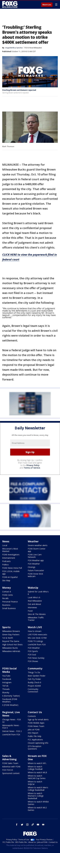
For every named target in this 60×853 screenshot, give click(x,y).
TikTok (5, 685)
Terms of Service (32, 467)
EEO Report (33, 733)
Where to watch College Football (35, 767)
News (5, 541)
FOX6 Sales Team (10, 763)
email (43, 824)
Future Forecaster (36, 570)
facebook (17, 824)
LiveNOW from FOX (37, 644)
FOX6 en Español (10, 577)
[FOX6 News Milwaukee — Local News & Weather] (10, 4)
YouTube (6, 675)
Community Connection (33, 690)
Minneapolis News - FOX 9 (11, 726)
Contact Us (35, 712)
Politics (5, 564)
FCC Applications (35, 739)
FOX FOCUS (7, 770)
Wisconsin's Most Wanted (10, 550)
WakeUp (33, 587)
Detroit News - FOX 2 (12, 731)
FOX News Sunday (36, 658)
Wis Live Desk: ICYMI (37, 638)
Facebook (6, 679)
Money (6, 587)
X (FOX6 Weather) (10, 705)
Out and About (34, 604)
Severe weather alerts (37, 545)
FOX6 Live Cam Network (35, 555)
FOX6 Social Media (9, 670)
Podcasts (6, 561)
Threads (6, 689)
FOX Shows (33, 661)
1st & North (7, 638)
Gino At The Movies (37, 614)
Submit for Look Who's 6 (38, 592)
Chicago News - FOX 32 (11, 720)
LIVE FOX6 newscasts (37, 634)
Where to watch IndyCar (35, 782)
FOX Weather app (36, 560)
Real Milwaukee (35, 600)
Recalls (5, 598)
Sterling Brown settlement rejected (19, 90)
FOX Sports (33, 651)
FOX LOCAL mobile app (11, 572)
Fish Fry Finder (34, 679)
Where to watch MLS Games (37, 808)
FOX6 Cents (7, 595)
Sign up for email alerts (38, 719)
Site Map (6, 580)
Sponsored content (11, 773)
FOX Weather (34, 563)
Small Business (9, 608)
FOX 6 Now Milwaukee (33, 48)
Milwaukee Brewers (11, 631)
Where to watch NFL (37, 763)
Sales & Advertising (9, 757)
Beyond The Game (10, 641)
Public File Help (34, 736)
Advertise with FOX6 (11, 766)
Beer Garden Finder (36, 675)
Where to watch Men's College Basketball (38, 788)
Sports (6, 627)
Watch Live (46, 5)
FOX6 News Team (36, 726)
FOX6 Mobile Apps (36, 722)
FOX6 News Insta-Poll (12, 568)
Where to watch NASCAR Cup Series (36, 777)
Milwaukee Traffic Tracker (36, 618)
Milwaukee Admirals (11, 651)
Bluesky (5, 692)
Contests (32, 716)
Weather (33, 541)
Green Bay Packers (10, 634)
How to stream (34, 631)
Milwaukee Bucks (10, 648)
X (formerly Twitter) (11, 695)
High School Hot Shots (12, 644)
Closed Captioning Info (38, 743)
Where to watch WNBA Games (38, 802)
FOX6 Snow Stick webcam (35, 575)
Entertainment (8, 558)
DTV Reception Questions (34, 747)
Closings (31, 567)
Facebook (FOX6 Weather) (9, 700)
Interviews (32, 607)
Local (4, 545)
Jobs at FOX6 (33, 729)
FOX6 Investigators (10, 554)
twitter (22, 824)
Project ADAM (34, 685)
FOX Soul (32, 654)
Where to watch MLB (37, 772)
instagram (27, 824)
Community (35, 668)
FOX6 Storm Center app (36, 550)
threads (32, 824)
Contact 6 (6, 591)
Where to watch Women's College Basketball (36, 796)
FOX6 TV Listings (35, 641)
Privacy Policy (33, 465)
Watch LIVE (35, 627)
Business (6, 605)
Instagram (6, 682)
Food (30, 610)
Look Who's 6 (34, 597)
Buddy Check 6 (34, 682)
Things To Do (34, 672)
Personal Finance (10, 601)
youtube (38, 824)
